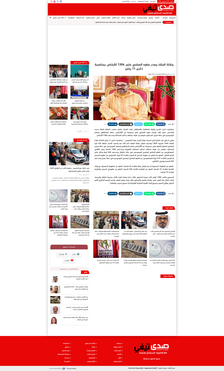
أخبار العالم (116, 17)
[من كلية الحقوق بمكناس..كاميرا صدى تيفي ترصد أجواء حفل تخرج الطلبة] (79, 92)
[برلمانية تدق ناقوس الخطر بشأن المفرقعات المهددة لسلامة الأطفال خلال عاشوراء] (58, 113)
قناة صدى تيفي (58, 17)
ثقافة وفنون (105, 17)
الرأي (98, 17)
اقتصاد (157, 17)
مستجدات (66, 343)
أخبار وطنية (117, 361)
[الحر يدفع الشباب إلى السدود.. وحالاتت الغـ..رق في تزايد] (79, 71)
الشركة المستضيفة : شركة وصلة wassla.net (142, 368)
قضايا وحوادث (142, 17)
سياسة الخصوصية (143, 1)
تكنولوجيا (71, 17)
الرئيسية (172, 17)
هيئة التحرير (126, 1)
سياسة (165, 17)
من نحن (133, 1)
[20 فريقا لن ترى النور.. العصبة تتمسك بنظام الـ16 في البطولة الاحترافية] (106, 249)
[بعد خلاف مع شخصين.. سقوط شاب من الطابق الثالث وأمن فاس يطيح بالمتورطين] (134, 220)
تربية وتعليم (90, 17)
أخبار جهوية (131, 17)
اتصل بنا (153, 1)
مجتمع (151, 17)
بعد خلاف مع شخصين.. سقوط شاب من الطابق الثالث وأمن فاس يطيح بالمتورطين (69, 170)
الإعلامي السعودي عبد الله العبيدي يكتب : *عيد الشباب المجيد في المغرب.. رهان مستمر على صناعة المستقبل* (128, 22)
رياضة (123, 17)
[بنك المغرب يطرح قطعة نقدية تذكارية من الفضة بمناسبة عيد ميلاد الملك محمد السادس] (162, 249)
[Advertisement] (112, 42)
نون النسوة (80, 17)
